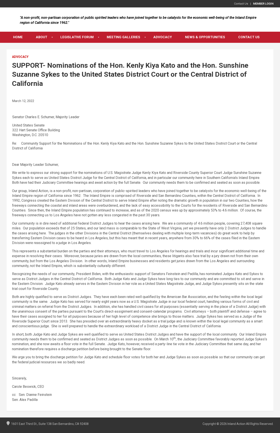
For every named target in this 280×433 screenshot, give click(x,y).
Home (18, 37)
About (41, 37)
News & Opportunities (205, 37)
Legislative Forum (77, 37)
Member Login (263, 3)
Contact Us (241, 3)
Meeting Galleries (123, 37)
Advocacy (162, 37)
